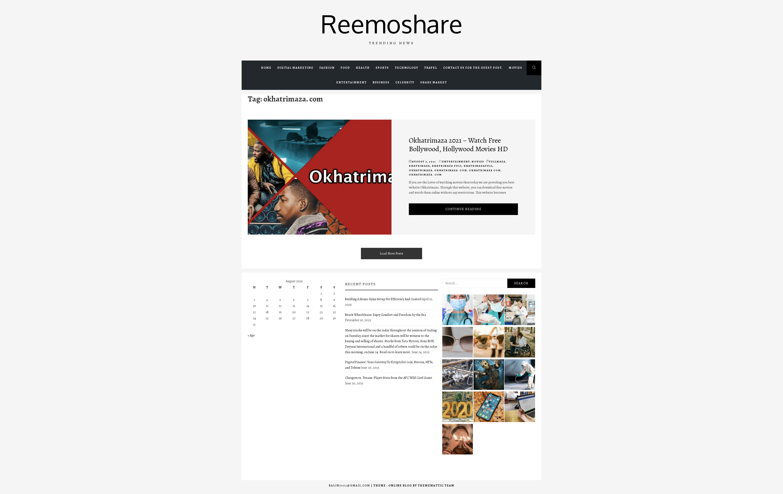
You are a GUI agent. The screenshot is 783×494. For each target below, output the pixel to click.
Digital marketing (295, 68)
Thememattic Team (436, 485)
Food (345, 68)
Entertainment (351, 82)
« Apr (251, 335)
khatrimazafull (478, 166)
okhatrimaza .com (450, 170)
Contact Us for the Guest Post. (473, 68)
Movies (515, 68)
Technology (406, 68)
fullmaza (497, 161)
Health (363, 68)
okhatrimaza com (485, 170)
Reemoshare (391, 23)
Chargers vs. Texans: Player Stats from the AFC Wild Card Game (388, 378)
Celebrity (404, 82)
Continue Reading (463, 209)
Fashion (327, 68)
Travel (430, 68)
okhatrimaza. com (425, 174)
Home (266, 68)
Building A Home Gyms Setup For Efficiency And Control (383, 299)
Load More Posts (391, 253)
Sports (382, 68)
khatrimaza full (447, 166)
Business (381, 82)
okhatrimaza (420, 170)
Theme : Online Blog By (395, 485)
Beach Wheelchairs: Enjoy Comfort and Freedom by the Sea (385, 315)
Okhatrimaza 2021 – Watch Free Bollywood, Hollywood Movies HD (458, 144)
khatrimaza (419, 166)
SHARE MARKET (433, 82)
